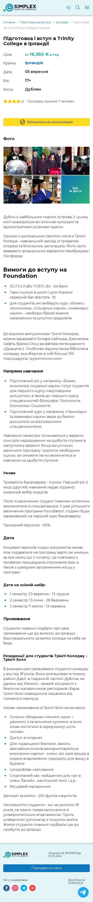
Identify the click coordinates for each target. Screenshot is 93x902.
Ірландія (34, 62)
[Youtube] (32, 888)
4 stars (18, 101)
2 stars (10, 101)
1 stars (5, 101)
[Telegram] (24, 888)
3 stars (14, 101)
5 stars (23, 101)
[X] (83, 892)
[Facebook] (6, 888)
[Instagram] (15, 888)
